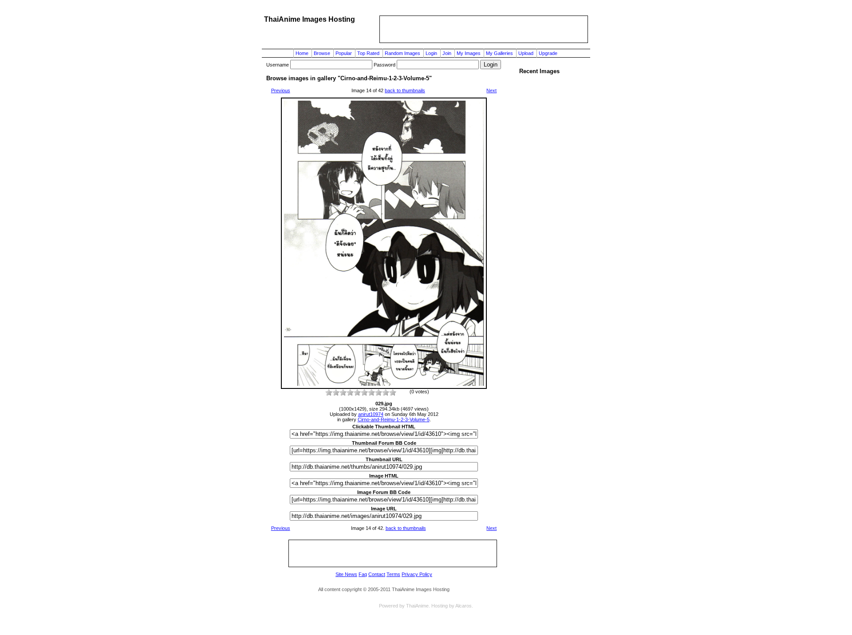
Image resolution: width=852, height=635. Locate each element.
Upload (525, 53)
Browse (322, 53)
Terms (393, 574)
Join (446, 53)
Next (491, 90)
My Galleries (499, 53)
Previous (280, 90)
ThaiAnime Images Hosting (309, 19)
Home (302, 53)
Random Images (402, 53)
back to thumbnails (405, 90)
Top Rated (368, 53)
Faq (363, 574)
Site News (346, 574)
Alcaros (463, 605)
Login (431, 53)
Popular (343, 53)
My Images (469, 53)
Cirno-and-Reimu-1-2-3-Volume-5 (394, 419)
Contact (376, 574)
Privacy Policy (417, 574)
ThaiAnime (417, 605)
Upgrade (548, 53)
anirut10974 (370, 414)
